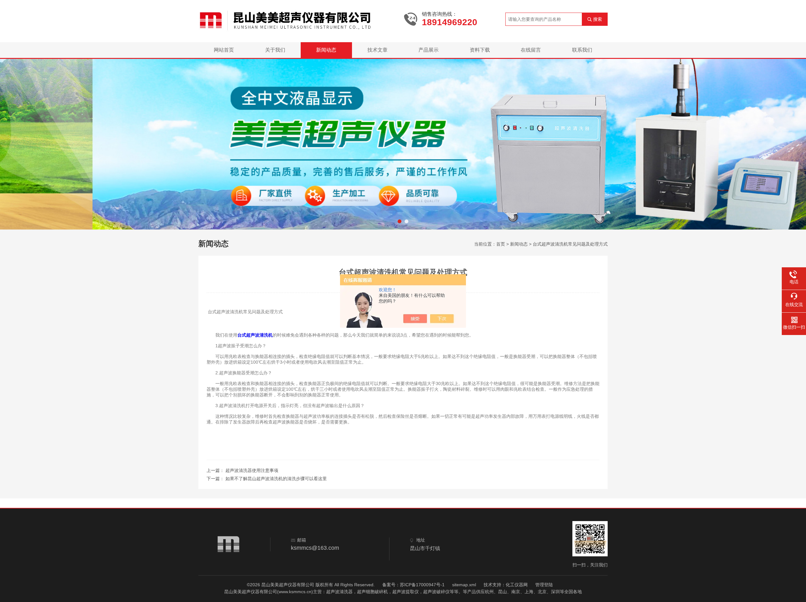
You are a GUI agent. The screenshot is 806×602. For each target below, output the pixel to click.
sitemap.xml (464, 584)
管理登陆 (544, 584)
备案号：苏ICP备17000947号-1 (413, 584)
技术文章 (377, 50)
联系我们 (582, 50)
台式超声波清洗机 (255, 335)
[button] (399, 221)
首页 (500, 244)
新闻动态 (326, 50)
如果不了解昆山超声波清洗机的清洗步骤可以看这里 (276, 478)
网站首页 (224, 50)
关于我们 (275, 50)
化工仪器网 (517, 584)
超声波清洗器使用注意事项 (251, 470)
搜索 (597, 19)
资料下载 (480, 50)
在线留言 (531, 50)
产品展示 (428, 50)
